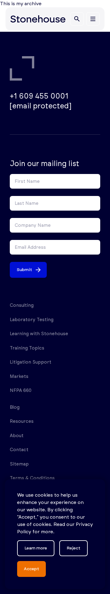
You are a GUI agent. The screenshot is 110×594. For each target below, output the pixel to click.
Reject (73, 548)
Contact (19, 449)
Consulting (22, 305)
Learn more (35, 548)
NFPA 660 (20, 390)
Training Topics (27, 348)
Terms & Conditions (32, 478)
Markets (19, 376)
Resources (22, 421)
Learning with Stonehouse (39, 333)
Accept (31, 569)
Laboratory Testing (31, 319)
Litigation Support (30, 362)
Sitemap (19, 464)
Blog (15, 407)
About (17, 435)
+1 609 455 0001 (39, 96)
